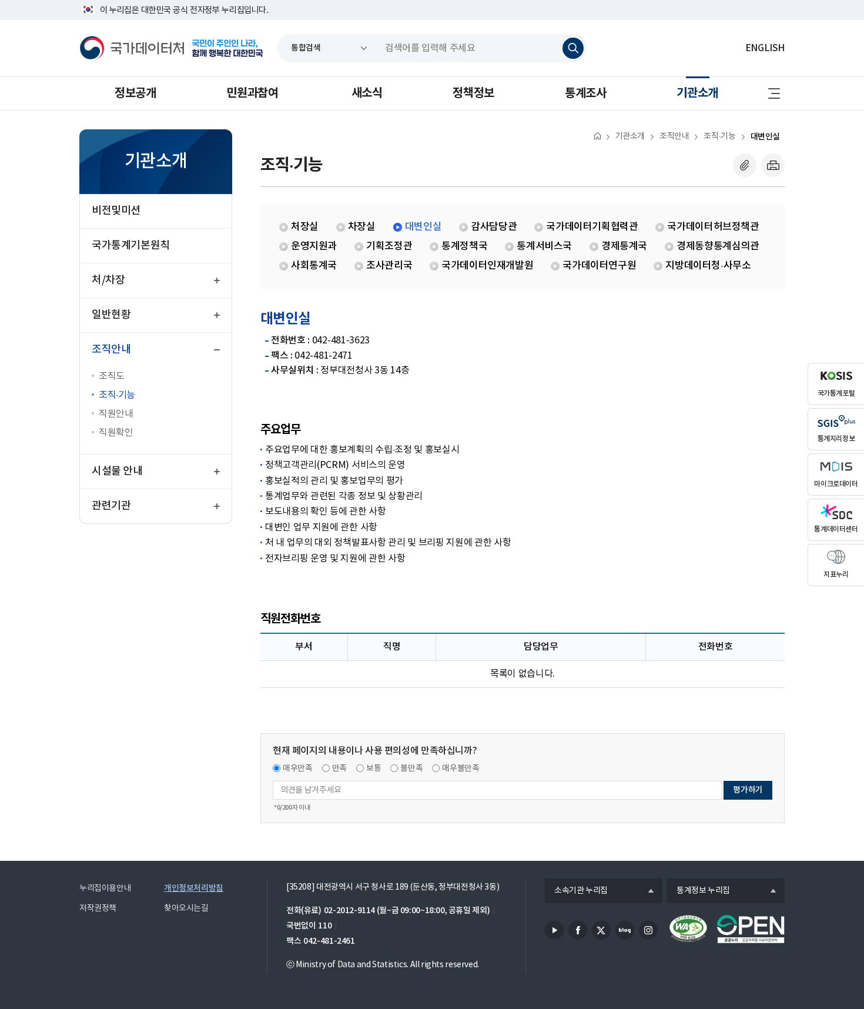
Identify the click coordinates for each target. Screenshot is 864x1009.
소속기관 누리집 (576, 891)
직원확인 (116, 432)
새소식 (367, 93)
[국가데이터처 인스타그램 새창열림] (648, 930)
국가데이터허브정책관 (713, 227)
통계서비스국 (544, 246)
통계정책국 (464, 246)
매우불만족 (460, 768)
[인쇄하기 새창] (773, 165)
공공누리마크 (750, 929)
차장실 (362, 227)
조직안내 (674, 136)
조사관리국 (389, 266)
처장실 (305, 227)
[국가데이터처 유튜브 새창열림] (554, 930)
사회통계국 (314, 266)
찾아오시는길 (186, 908)
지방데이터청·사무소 (708, 266)
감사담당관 (494, 227)
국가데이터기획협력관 (592, 227)
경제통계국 (624, 246)
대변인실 (765, 137)
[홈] (597, 135)
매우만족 (298, 768)
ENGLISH (765, 48)
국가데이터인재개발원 (487, 266)
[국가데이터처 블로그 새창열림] (624, 930)
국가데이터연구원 (599, 266)
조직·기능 (117, 395)
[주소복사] (744, 165)
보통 (373, 768)
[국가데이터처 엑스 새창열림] (601, 930)
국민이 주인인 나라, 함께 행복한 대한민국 (227, 48)
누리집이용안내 (105, 888)
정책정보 (473, 93)
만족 (339, 768)
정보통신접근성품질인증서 (688, 929)
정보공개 (135, 93)
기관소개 (697, 93)
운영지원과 (314, 246)
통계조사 (585, 93)
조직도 (112, 376)
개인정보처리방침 (193, 888)
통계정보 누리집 (698, 891)
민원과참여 (252, 93)
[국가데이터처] (132, 48)
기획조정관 (389, 246)
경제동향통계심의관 (718, 246)
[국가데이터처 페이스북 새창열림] (577, 930)
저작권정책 (97, 908)
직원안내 (116, 414)
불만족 (411, 768)
